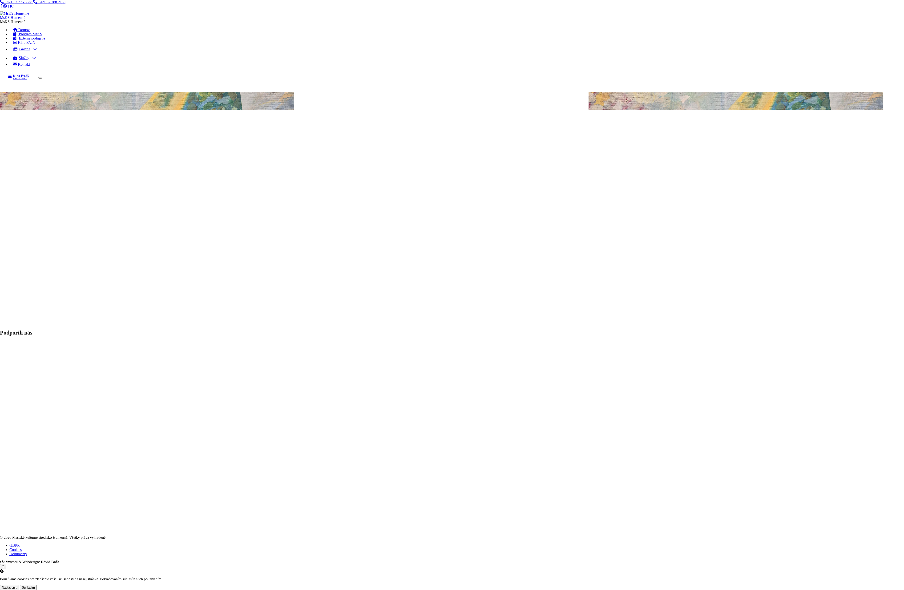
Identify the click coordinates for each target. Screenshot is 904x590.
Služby (24, 58)
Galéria (24, 49)
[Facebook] (1, 6)
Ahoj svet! (12, 145)
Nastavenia (9, 587)
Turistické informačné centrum (35, 259)
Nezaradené (42, 135)
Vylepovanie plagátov (28, 246)
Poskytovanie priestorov (30, 242)
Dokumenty (21, 255)
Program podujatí (25, 202)
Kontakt (23, 64)
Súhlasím (28, 587)
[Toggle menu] (40, 78)
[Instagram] (5, 6)
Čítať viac (8, 163)
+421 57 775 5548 (18, 2)
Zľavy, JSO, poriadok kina (32, 211)
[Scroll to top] (3, 566)
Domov (5, 131)
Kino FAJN (26, 42)
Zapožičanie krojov (26, 250)
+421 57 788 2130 (51, 2)
